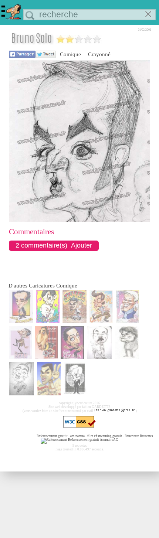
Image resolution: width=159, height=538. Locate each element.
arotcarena (77, 436)
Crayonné (99, 54)
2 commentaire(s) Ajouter (54, 245)
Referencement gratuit (52, 436)
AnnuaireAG (109, 440)
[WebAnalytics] (21, 436)
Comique (70, 54)
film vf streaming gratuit (104, 436)
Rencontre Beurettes (139, 436)
